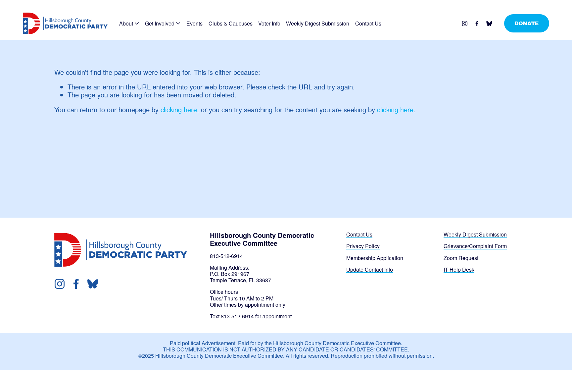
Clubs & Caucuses (231, 23)
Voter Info (269, 23)
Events (194, 23)
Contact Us (368, 23)
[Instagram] (464, 23)
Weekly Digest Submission (317, 23)
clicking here (179, 109)
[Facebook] (477, 23)
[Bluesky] (489, 23)
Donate (527, 23)
